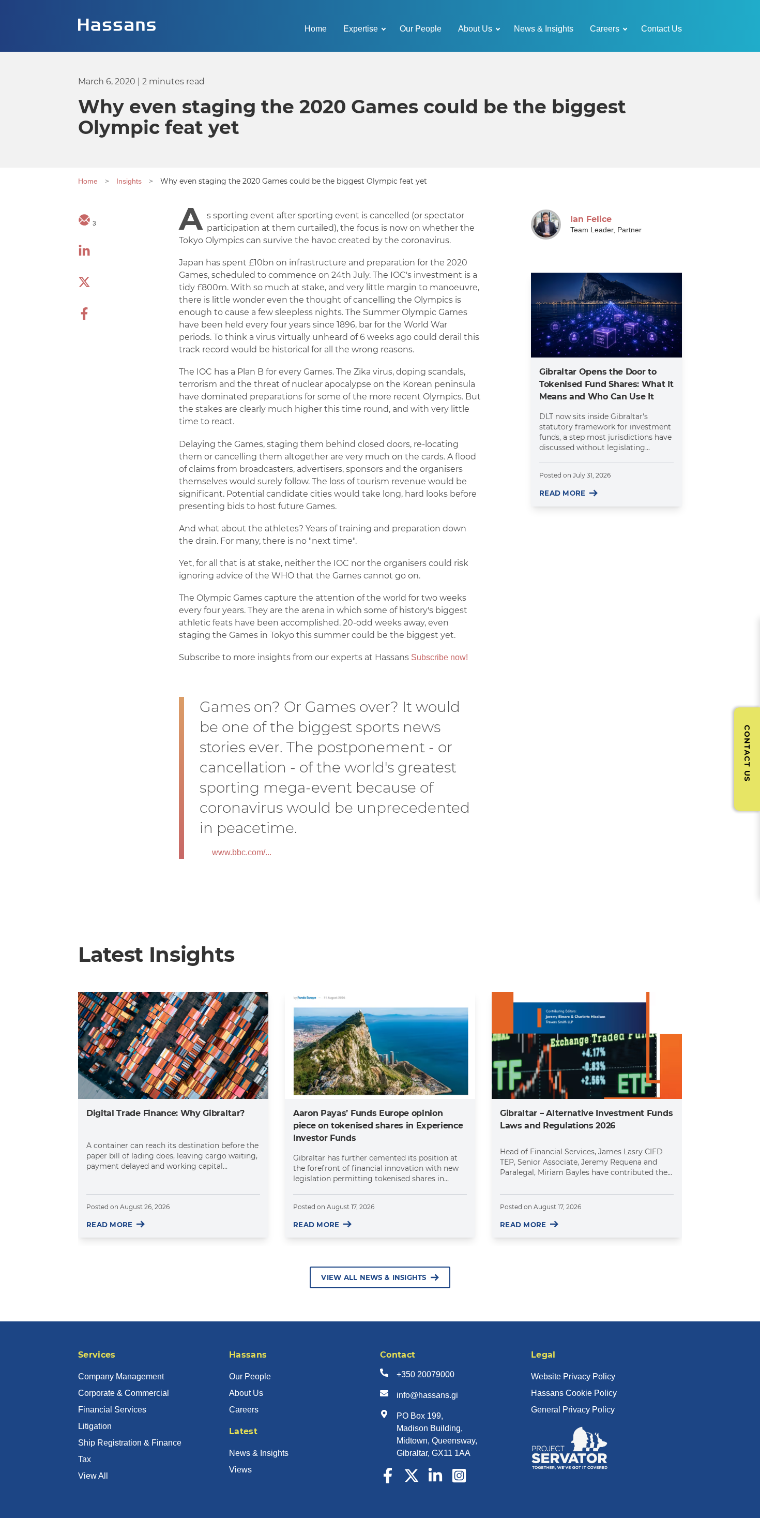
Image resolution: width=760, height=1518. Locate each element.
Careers (604, 28)
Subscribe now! (439, 657)
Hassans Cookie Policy (574, 1393)
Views (240, 1469)
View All (93, 1475)
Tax (84, 1459)
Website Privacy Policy (573, 1376)
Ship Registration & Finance (129, 1442)
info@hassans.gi (427, 1395)
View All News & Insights (373, 1277)
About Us (475, 28)
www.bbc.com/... (241, 852)
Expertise (360, 28)
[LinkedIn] (435, 1480)
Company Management (121, 1376)
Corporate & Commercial (123, 1393)
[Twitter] (411, 1480)
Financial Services (112, 1409)
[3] (84, 223)
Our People (421, 28)
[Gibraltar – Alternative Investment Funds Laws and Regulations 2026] (587, 1045)
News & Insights (543, 28)
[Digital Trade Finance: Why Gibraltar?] (173, 1045)
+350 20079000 (425, 1374)
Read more (562, 493)
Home (316, 28)
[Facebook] (388, 1480)
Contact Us (661, 28)
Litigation (95, 1426)
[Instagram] (459, 1480)
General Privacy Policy (573, 1409)
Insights (129, 181)
